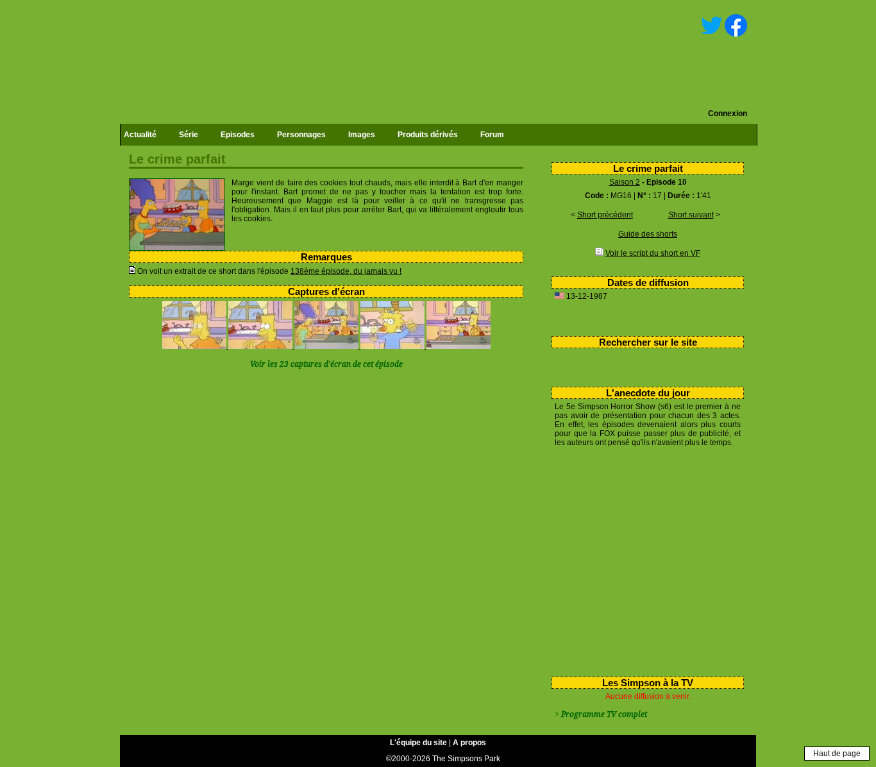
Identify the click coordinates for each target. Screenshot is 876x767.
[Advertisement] (642, 559)
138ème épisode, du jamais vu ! (346, 271)
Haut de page (837, 753)
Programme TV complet (604, 714)
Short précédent (605, 214)
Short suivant (691, 214)
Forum (492, 134)
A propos (469, 742)
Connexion (727, 113)
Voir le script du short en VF (652, 253)
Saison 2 (624, 182)
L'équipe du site (418, 742)
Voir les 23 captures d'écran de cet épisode (326, 364)
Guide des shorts (647, 234)
